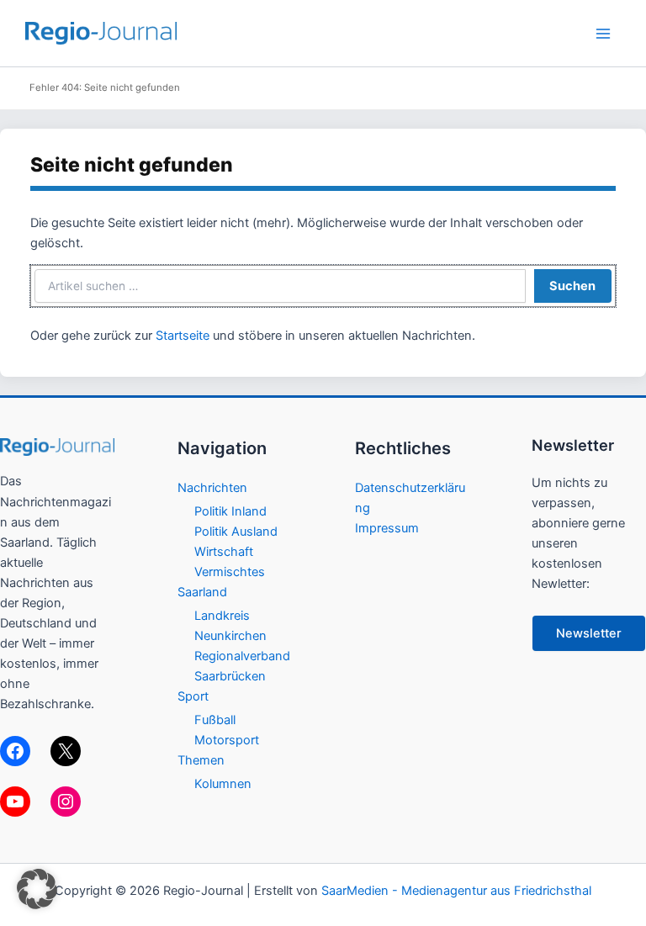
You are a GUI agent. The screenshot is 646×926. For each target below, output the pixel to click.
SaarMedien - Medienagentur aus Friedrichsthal (456, 890)
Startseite (182, 335)
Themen (201, 760)
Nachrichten (212, 487)
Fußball (215, 720)
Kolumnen (223, 783)
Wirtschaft (223, 551)
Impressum (387, 528)
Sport (193, 696)
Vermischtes (229, 571)
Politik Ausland (236, 531)
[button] (37, 889)
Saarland (202, 592)
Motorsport (226, 740)
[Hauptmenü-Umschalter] (603, 33)
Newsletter (589, 633)
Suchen (572, 286)
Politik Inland (230, 511)
